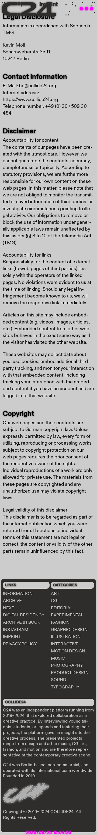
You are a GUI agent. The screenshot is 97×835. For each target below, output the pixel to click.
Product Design (70, 672)
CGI (54, 600)
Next (8, 608)
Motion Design (68, 651)
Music (58, 658)
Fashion (60, 622)
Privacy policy (20, 644)
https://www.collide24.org (30, 99)
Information (18, 593)
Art (55, 593)
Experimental (67, 615)
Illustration (66, 636)
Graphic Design (69, 629)
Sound (58, 679)
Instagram (15, 629)
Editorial (62, 608)
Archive (12, 600)
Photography (67, 665)
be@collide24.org (37, 86)
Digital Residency (23, 615)
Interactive (64, 644)
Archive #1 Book (21, 622)
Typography (65, 687)
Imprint (11, 636)
